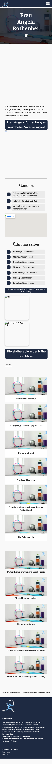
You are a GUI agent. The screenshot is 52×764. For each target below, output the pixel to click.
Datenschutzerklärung (10, 749)
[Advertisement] (26, 73)
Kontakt (5, 754)
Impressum (6, 752)
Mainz (8, 365)
